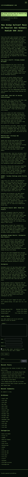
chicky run (4, 435)
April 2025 (4, 406)
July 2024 (4, 423)
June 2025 (4, 402)
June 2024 (4, 425)
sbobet (3, 447)
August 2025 (5, 398)
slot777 (4, 458)
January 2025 (5, 411)
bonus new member (6, 433)
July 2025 (4, 400)
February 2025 (5, 410)
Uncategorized (5, 464)
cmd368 (3, 437)
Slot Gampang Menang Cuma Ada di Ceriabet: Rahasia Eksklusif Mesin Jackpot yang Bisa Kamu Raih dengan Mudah (13, 383)
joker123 (4, 441)
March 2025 (4, 408)
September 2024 (6, 419)
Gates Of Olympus (6, 439)
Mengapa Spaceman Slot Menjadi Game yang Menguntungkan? (6, 311)
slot (3, 449)
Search (2, 358)
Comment (4, 323)
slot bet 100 (5, 451)
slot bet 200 (5, 452)
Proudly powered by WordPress (8, 473)
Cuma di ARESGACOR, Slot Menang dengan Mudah (13, 372)
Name (2, 339)
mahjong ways (5, 445)
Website (3, 346)
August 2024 (5, 421)
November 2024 (5, 415)
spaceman (4, 460)
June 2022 (4, 427)
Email (3, 342)
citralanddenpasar (5, 19)
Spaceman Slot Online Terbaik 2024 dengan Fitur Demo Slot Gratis (21, 311)
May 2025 (4, 404)
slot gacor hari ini (18, 301)
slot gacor (9, 299)
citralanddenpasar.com (9, 5)
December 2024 (5, 413)
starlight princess (7, 462)
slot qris (4, 456)
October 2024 (5, 417)
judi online (5, 443)
